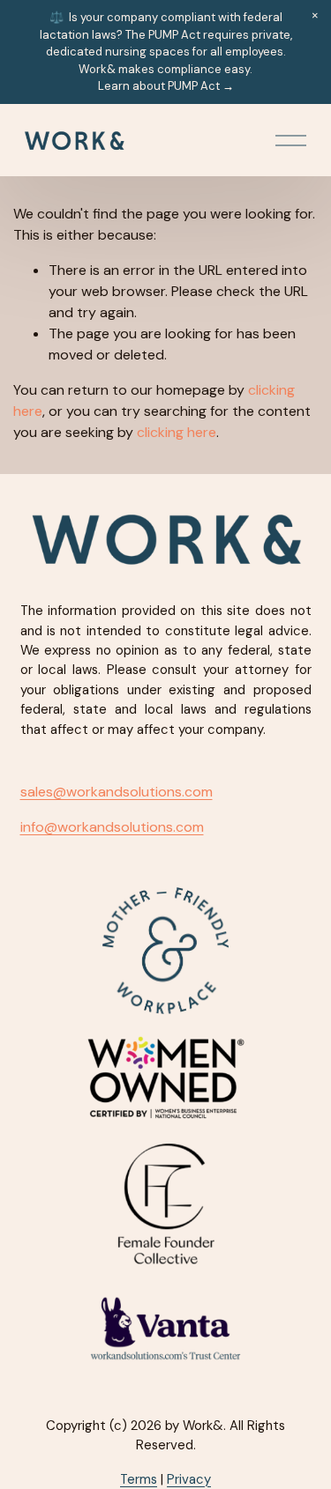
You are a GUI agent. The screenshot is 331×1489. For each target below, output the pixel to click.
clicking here (176, 432)
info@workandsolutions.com (112, 827)
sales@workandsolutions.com (116, 791)
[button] (315, 16)
